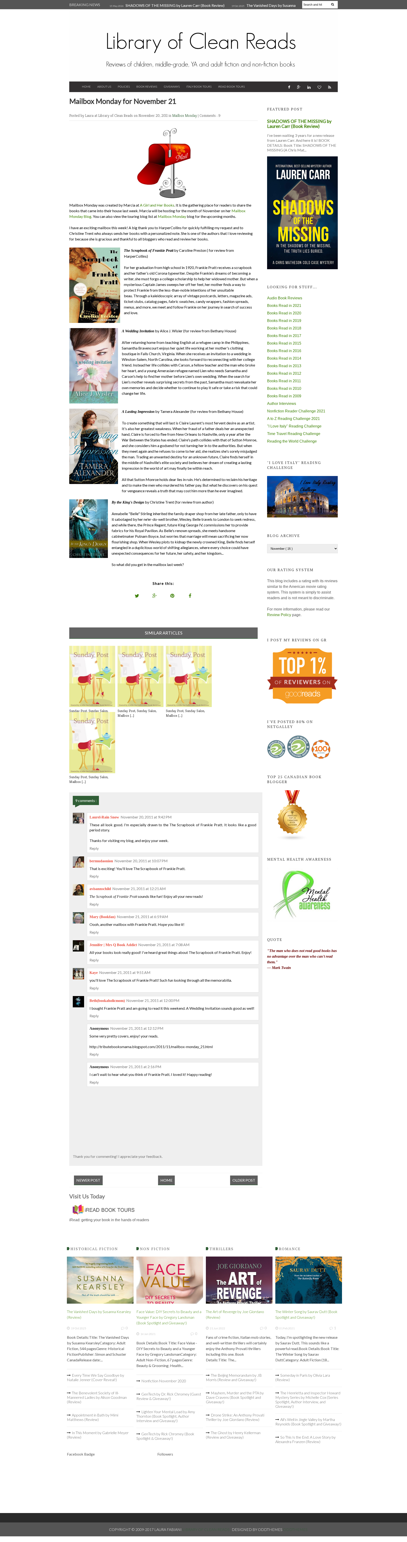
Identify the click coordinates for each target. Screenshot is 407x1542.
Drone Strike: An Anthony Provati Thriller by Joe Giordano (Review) (235, 1417)
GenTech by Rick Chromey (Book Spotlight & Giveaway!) (165, 1436)
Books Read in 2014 (284, 358)
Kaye (94, 973)
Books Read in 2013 (284, 366)
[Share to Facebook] (190, 596)
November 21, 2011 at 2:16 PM (135, 1066)
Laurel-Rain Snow (104, 817)
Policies (124, 86)
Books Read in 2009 (284, 396)
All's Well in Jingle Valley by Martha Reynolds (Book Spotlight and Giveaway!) (308, 1421)
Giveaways (172, 86)
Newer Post (88, 1180)
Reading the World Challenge (292, 441)
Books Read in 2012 (284, 373)
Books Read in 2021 (284, 306)
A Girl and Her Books (157, 205)
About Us (104, 86)
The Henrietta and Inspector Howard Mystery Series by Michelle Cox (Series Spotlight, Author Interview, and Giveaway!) (307, 1399)
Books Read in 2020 (284, 313)
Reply (94, 848)
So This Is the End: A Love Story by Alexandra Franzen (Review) (305, 1439)
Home (86, 86)
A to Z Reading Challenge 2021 (293, 419)
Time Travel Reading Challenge (293, 434)
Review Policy (279, 615)
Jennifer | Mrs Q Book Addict (113, 945)
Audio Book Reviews (284, 298)
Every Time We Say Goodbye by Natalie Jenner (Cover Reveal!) (95, 1377)
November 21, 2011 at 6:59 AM (142, 916)
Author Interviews (281, 404)
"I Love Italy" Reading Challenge (294, 426)
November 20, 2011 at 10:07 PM (141, 860)
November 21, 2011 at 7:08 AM (164, 944)
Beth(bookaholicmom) (107, 1001)
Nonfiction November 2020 (163, 1381)
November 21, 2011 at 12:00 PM (152, 1000)
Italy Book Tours (199, 86)
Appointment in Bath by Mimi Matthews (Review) (92, 1417)
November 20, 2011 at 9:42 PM (146, 817)
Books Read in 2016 (284, 351)
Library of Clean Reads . (207, 1529)
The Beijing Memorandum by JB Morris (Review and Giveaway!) (234, 1377)
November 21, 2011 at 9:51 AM (125, 972)
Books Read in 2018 (284, 328)
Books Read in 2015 (284, 343)
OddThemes (295, 1529)
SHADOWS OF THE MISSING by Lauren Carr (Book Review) (175, 5)
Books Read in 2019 (284, 321)
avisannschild (100, 889)
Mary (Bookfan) (102, 917)
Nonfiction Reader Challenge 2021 (296, 411)
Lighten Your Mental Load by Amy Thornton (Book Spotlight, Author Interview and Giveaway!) (165, 1416)
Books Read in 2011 (284, 381)
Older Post (243, 1180)
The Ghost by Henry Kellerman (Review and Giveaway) (233, 1434)
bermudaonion (101, 861)
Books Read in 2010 (284, 389)
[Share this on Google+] (155, 596)
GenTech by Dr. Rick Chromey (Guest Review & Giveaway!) (168, 1396)
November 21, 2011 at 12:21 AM (139, 888)
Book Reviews (146, 86)
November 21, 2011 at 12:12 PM (136, 1028)
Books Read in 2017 (284, 336)
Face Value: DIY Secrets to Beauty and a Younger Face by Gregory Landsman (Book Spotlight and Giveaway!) (168, 1317)
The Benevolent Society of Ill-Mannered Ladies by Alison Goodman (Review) (97, 1397)
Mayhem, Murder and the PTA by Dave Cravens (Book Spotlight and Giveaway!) (235, 1397)
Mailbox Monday (185, 115)
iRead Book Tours (231, 86)
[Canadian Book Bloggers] (292, 840)
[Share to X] (137, 596)
